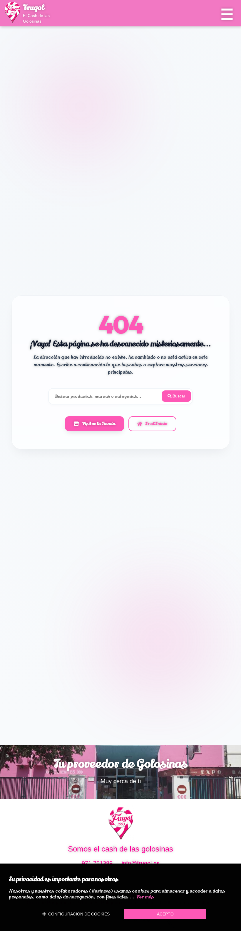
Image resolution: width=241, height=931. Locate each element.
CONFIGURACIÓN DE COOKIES (78, 914)
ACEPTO (165, 914)
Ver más (145, 897)
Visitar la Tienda (98, 423)
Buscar (178, 396)
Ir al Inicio (156, 423)
